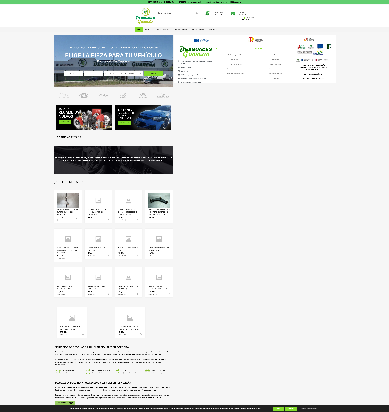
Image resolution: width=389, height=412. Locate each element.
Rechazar (291, 409)
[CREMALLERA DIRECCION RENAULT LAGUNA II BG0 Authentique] (68, 201)
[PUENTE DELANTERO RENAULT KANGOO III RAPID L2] (159, 277)
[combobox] (73, 73)
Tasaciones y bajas (198, 30)
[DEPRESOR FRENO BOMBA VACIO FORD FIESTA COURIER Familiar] (130, 318)
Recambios (149, 30)
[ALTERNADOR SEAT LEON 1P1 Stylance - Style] (159, 239)
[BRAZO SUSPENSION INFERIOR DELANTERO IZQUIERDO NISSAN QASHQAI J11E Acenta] (159, 201)
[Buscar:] (178, 13)
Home (139, 30)
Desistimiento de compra (235, 73)
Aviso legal (235, 59)
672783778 (242, 14)
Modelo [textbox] (92, 74)
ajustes (258, 409)
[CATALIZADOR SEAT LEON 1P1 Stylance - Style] (128, 277)
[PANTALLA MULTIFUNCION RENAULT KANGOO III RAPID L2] (72, 318)
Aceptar (278, 409)
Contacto (213, 30)
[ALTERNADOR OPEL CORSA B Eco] (128, 239)
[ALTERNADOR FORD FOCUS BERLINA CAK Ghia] (68, 277)
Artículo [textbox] (131, 74)
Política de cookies (235, 64)
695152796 (219, 14)
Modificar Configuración (309, 409)
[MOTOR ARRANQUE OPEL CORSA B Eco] (98, 239)
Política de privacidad (235, 55)
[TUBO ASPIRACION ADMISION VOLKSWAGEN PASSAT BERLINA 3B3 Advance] (68, 239)
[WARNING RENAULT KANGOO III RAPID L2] (98, 277)
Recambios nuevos (180, 30)
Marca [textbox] (71, 74)
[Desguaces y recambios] (143, 16)
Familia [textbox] (111, 74)
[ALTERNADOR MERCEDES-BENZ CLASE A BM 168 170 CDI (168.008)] (98, 200)
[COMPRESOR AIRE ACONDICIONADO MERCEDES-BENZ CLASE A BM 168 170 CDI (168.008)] (128, 200)
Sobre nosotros (163, 30)
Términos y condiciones (235, 69)
